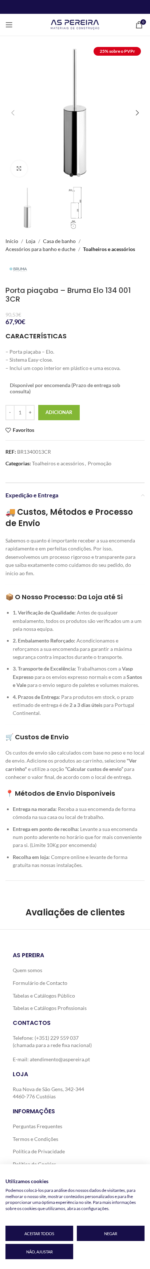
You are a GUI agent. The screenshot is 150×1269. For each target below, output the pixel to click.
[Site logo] (75, 24)
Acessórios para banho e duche (40, 249)
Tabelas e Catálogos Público (44, 995)
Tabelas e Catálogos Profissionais (50, 1008)
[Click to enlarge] (19, 168)
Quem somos (27, 970)
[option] (71, 175)
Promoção (99, 463)
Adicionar (59, 412)
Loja (30, 241)
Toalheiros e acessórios (109, 249)
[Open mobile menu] (9, 24)
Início (11, 241)
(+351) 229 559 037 (57, 1038)
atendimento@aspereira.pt (60, 1059)
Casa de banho (59, 241)
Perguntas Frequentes (37, 1126)
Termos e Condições (35, 1139)
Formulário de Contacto (40, 983)
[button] (12, 113)
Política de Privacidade (39, 1151)
